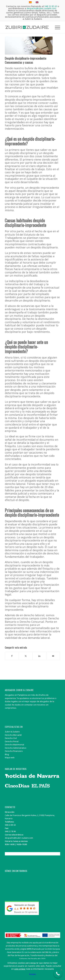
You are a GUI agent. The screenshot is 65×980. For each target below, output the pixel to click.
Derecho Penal (11, 741)
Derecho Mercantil (13, 735)
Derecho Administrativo (15, 748)
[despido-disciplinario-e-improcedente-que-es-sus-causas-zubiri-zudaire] (29, 46)
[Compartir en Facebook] (12, 656)
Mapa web (10, 757)
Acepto (32, 974)
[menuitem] (56, 27)
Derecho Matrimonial (14, 744)
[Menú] (56, 27)
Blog (7, 754)
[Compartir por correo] (53, 656)
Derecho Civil (11, 738)
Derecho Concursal (32, 621)
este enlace (19, 969)
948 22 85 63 (10, 825)
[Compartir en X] (25, 656)
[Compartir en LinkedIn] (39, 656)
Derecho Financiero (14, 751)
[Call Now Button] (58, 973)
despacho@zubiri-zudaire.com (19, 837)
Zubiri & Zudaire (12, 731)
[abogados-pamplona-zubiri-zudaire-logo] (27, 27)
